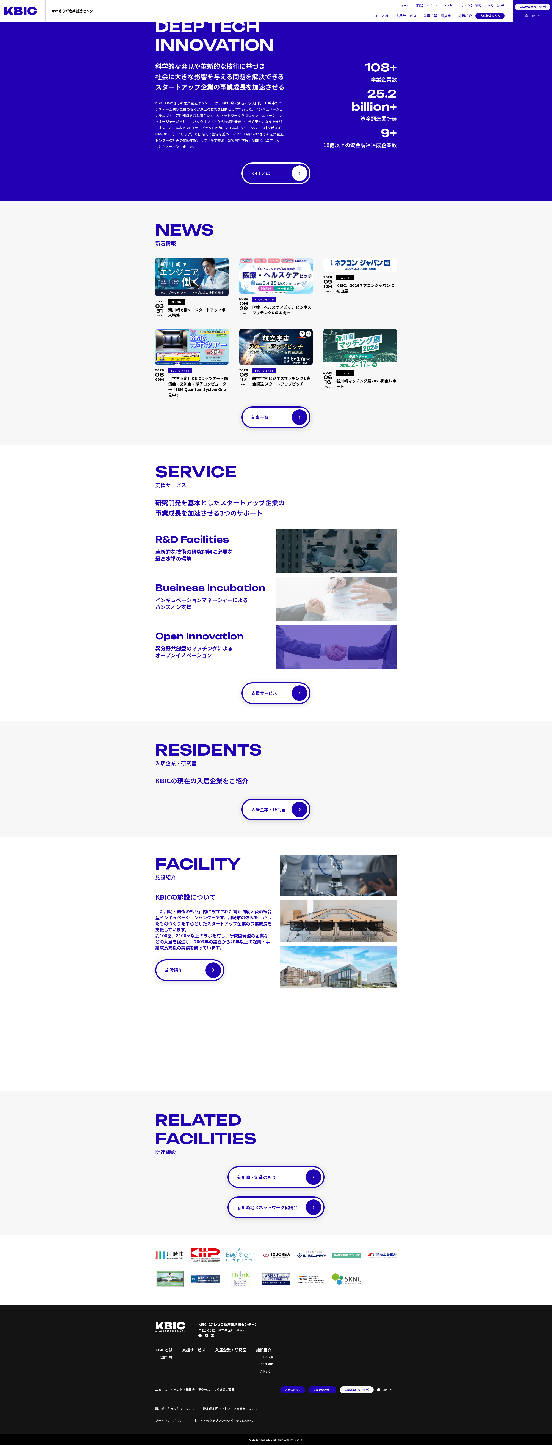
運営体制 (166, 1357)
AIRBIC (265, 1371)
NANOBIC (267, 1364)
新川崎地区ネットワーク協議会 (267, 1207)
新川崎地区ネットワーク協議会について (231, 1408)
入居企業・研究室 (437, 15)
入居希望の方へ (490, 16)
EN (531, 22)
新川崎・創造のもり (256, 1177)
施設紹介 (465, 15)
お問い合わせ (496, 5)
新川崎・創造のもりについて (174, 1408)
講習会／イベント (426, 5)
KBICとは (381, 15)
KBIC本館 (266, 1357)
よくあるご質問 (471, 5)
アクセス (449, 5)
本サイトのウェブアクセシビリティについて (224, 1420)
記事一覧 (259, 417)
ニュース (403, 5)
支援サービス (406, 15)
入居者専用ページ (530, 7)
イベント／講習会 (183, 1389)
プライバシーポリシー (170, 1420)
